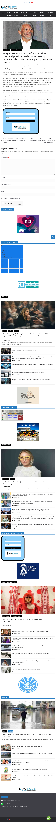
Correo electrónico (6, 184)
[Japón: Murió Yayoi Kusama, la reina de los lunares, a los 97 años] (28, 600)
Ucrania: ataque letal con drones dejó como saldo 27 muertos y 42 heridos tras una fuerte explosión (32, 754)
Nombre (8, 112)
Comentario (5, 157)
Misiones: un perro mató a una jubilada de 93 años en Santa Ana (27, 746)
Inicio (8, 12)
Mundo (25, 15)
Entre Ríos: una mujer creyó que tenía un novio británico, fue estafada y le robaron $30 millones (32, 776)
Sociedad (10, 731)
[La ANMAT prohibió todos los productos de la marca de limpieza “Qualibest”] (6, 770)
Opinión (42, 12)
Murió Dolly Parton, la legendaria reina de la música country (26, 669)
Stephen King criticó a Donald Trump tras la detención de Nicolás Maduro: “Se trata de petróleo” (14, 140)
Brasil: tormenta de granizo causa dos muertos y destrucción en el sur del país (26, 734)
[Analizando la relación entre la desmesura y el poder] (6, 351)
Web (2, 191)
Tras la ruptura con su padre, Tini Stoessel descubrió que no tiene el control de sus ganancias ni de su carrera (31, 661)
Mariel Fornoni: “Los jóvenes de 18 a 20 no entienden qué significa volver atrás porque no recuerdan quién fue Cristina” (32, 494)
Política (15, 12)
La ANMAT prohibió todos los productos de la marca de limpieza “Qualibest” (30, 769)
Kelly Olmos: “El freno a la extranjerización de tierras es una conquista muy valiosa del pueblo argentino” (32, 525)
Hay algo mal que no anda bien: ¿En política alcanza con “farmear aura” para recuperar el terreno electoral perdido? (32, 365)
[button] (19, 16)
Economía (24, 12)
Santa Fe (42, 15)
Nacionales (33, 15)
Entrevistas (5, 479)
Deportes (50, 12)
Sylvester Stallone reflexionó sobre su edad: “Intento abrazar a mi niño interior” (31, 631)
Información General (12, 15)
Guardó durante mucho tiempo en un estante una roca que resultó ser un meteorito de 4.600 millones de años (33, 646)
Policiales (33, 12)
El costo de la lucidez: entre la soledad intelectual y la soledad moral (28, 372)
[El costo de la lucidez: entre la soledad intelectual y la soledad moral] (6, 373)
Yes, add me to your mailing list (11, 198)
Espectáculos (6, 50)
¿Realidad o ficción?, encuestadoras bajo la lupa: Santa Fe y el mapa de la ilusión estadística (31, 380)
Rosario (51, 15)
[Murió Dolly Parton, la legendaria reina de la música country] (6, 670)
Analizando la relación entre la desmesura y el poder (24, 350)
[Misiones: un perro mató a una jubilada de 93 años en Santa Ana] (6, 747)
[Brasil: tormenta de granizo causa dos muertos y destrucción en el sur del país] (28, 715)
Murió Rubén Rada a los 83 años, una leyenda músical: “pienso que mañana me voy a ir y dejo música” (32, 638)
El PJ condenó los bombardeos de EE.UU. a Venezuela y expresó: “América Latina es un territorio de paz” (41, 140)
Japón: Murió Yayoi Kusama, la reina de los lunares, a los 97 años (22, 619)
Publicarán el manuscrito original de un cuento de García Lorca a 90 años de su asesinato (30, 654)
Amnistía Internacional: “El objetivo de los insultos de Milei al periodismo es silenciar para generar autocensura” (25, 483)
